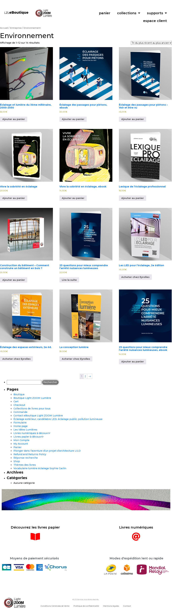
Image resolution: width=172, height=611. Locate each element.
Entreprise (16, 28)
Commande (20, 412)
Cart (15, 401)
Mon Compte (21, 440)
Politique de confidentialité (86, 606)
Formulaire (20, 422)
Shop (16, 461)
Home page (20, 426)
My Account (20, 443)
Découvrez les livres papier (35, 527)
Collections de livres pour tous (31, 408)
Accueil (4, 28)
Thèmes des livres (24, 464)
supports (155, 13)
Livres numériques (136, 527)
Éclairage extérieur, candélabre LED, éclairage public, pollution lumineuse (57, 419)
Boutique (19, 394)
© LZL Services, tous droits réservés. (86, 599)
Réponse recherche (25, 457)
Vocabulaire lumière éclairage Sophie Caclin (39, 468)
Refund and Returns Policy (29, 454)
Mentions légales (111, 606)
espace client (155, 21)
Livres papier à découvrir (28, 436)
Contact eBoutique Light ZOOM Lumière (38, 415)
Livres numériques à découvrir (31, 433)
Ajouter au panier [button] (13, 119)
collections (126, 13)
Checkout (19, 404)
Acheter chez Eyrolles (135, 277)
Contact (127, 606)
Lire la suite (69, 279)
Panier (17, 447)
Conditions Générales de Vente (54, 606)
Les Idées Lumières (25, 429)
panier (104, 13)
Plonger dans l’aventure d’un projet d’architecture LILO (47, 450)
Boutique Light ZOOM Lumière (32, 397)
